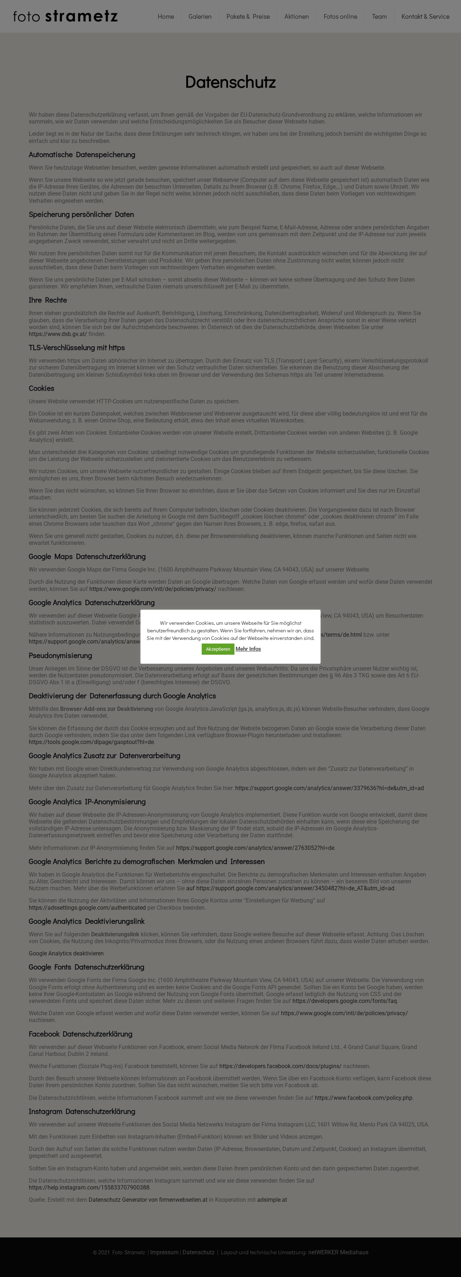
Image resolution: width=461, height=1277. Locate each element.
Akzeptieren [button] (218, 649)
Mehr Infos (248, 649)
